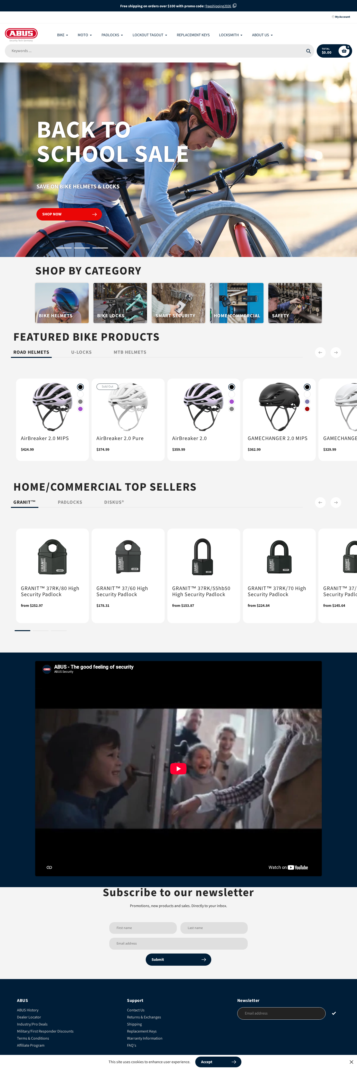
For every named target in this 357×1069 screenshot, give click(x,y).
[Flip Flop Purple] (307, 401)
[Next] (336, 352)
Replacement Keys (142, 1031)
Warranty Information (144, 1038)
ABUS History (27, 1010)
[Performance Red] (307, 409)
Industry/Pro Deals (32, 1024)
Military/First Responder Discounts (45, 1031)
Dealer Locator (29, 1017)
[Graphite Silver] (80, 401)
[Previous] (320, 352)
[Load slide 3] (82, 248)
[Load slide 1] (45, 248)
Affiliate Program (30, 1045)
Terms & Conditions (33, 1038)
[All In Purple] (80, 409)
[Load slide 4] (100, 248)
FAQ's (131, 1045)
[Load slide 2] (64, 248)
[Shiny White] (80, 394)
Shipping (134, 1024)
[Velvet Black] (80, 387)
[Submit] (334, 1013)
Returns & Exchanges (144, 1017)
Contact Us (135, 1010)
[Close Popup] (351, 1062)
